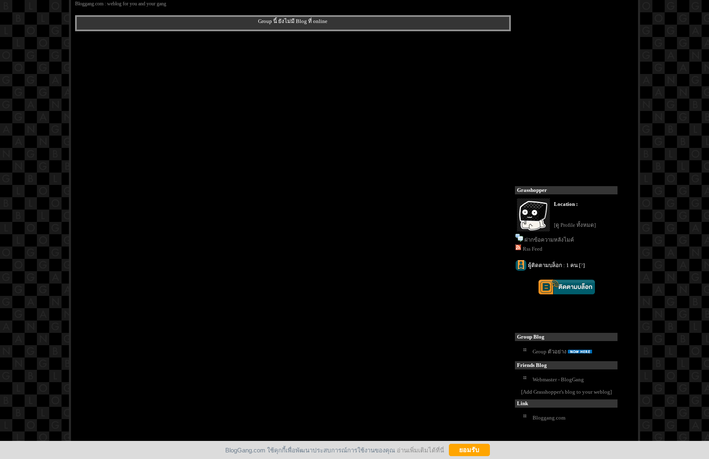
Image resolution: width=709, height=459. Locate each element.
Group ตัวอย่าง (550, 351)
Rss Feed (532, 249)
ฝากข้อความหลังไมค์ (549, 240)
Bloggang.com (549, 418)
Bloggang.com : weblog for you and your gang (120, 4)
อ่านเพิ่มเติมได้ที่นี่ (420, 449)
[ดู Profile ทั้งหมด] (575, 225)
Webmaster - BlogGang (558, 379)
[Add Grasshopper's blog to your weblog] (566, 392)
